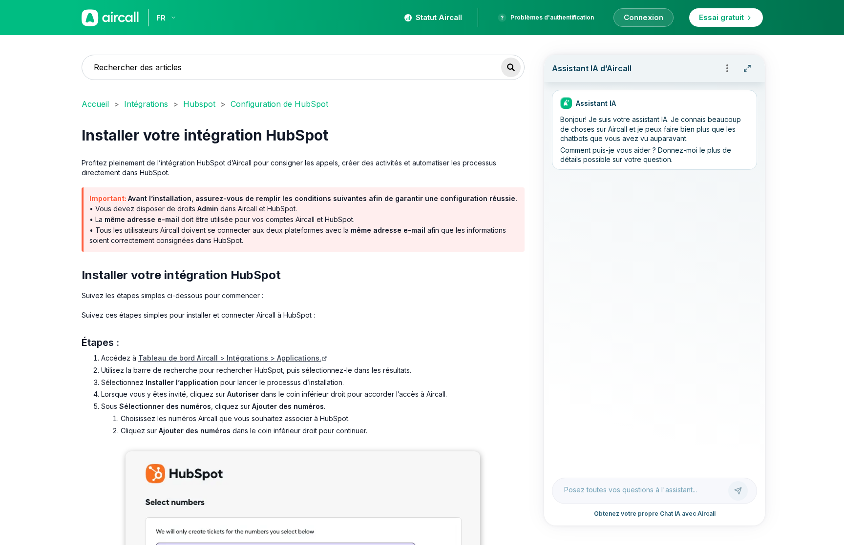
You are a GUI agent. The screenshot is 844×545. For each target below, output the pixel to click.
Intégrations (146, 104)
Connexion (643, 17)
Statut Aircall (439, 17)
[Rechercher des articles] (511, 67)
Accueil (95, 104)
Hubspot (199, 104)
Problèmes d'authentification (552, 17)
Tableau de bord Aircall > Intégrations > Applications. (229, 358)
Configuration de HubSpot (279, 104)
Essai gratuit (721, 17)
